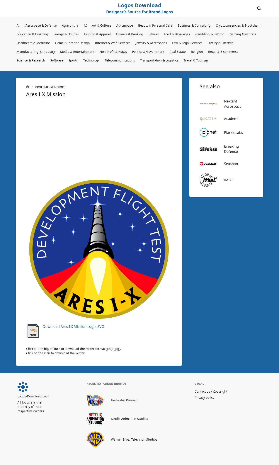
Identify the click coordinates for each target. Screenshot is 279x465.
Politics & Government (148, 51)
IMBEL (229, 180)
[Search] (259, 8)
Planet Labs (233, 132)
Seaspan (231, 163)
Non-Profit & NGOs (113, 51)
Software (56, 60)
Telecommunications (120, 60)
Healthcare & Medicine (33, 43)
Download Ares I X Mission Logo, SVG (73, 326)
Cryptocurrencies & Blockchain (238, 25)
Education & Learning (32, 34)
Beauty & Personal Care (155, 25)
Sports (73, 60)
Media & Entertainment (77, 51)
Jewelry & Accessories (151, 43)
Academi (231, 118)
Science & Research (31, 60)
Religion (197, 51)
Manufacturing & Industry (36, 51)
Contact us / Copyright (211, 391)
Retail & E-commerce (223, 51)
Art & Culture (101, 25)
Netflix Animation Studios (129, 419)
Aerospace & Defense (41, 25)
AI (85, 25)
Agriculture (70, 25)
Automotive (124, 25)
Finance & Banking (129, 34)
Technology (91, 60)
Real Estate (178, 51)
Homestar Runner (124, 400)
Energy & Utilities (66, 34)
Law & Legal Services (187, 43)
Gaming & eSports (243, 34)
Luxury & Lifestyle (220, 43)
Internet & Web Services (112, 43)
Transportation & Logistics (159, 60)
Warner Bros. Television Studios (134, 439)
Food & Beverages (177, 34)
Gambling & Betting (209, 34)
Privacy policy (204, 397)
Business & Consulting (194, 25)
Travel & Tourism (196, 60)
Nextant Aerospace (233, 104)
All (18, 25)
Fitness (153, 34)
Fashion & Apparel (97, 34)
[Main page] (27, 87)
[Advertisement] (99, 138)
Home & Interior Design (72, 43)
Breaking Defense (231, 149)
